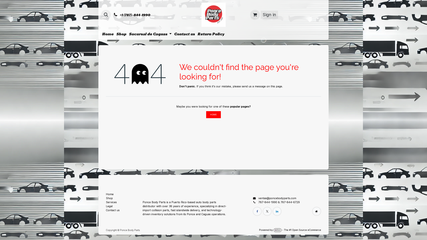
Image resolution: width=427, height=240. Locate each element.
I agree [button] (315, 234)
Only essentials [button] (298, 234)
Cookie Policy (206, 234)
